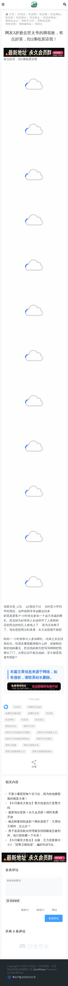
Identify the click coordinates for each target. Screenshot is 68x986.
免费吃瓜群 (33, 713)
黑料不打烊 (27, 20)
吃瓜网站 (55, 14)
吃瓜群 (9, 17)
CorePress (39, 969)
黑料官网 (10, 24)
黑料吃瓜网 (43, 20)
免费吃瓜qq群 (34, 707)
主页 (11, 14)
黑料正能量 (10, 745)
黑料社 (38, 24)
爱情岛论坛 (11, 20)
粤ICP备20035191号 (24, 977)
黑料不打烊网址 (44, 739)
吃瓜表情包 (49, 17)
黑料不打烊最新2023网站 (17, 732)
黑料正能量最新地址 (42, 751)
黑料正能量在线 (31, 745)
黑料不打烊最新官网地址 (17, 739)
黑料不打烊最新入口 (47, 732)
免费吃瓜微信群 (13, 713)
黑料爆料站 (25, 24)
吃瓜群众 (21, 17)
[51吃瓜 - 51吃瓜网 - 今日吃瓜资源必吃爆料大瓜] (34, 4)
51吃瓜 (21, 14)
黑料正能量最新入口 (15, 751)
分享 (34, 766)
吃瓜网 (32, 14)
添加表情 (14, 900)
